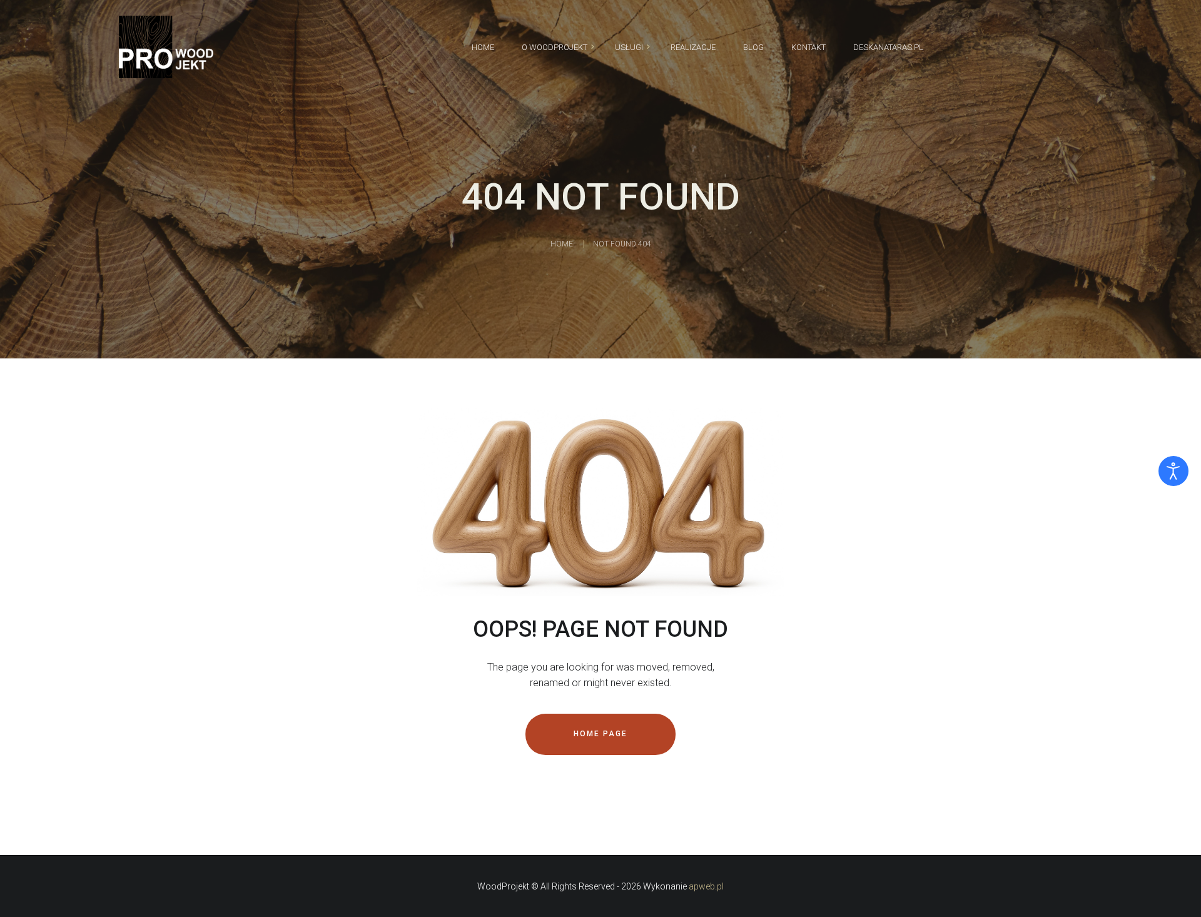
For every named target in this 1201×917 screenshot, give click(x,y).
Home (561, 244)
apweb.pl (706, 886)
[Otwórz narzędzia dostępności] (1173, 471)
